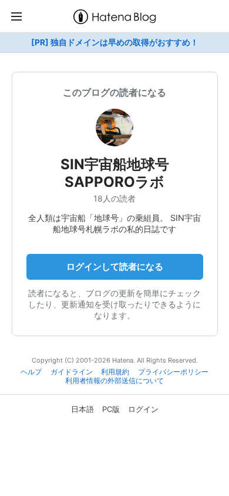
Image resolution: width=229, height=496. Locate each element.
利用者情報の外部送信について (114, 381)
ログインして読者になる (114, 266)
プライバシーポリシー (173, 372)
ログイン (143, 409)
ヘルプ (31, 372)
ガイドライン (71, 372)
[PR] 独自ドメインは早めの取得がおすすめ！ (114, 42)
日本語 (82, 409)
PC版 (111, 409)
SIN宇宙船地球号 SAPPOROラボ (128, 173)
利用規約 (115, 372)
